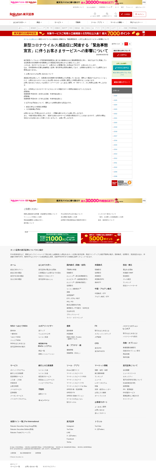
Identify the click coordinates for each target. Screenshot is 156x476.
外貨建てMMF (128, 273)
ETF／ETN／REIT (73, 298)
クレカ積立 (127, 279)
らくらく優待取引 (74, 289)
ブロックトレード (73, 314)
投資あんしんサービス (46, 380)
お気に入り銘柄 (100, 392)
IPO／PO (70, 302)
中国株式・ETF (100, 293)
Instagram (70, 426)
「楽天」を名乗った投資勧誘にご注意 (110, 217)
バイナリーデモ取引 (130, 336)
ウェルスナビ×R (44, 334)
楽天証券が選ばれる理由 (47, 269)
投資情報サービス (16, 376)
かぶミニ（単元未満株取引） (78, 276)
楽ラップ (41, 330)
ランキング (127, 282)
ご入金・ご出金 (16, 380)
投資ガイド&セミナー (46, 276)
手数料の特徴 (71, 269)
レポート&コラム (101, 383)
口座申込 (122, 55)
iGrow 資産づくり (73, 370)
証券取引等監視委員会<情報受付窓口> (73, 220)
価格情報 (70, 350)
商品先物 (126, 354)
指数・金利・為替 (101, 370)
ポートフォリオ (100, 396)
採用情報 (126, 386)
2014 (114, 149)
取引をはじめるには (102, 330)
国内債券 (70, 330)
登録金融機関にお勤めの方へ (33, 220)
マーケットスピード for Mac (77, 386)
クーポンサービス (16, 396)
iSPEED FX (71, 392)
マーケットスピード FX (75, 383)
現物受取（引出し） (74, 353)
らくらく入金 (43, 370)
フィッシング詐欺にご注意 (33, 217)
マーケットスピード (74, 380)
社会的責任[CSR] (129, 383)
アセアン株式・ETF (102, 296)
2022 (114, 114)
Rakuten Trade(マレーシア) (20, 432)
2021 (114, 118)
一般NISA (13, 334)
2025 (114, 100)
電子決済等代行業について (132, 380)
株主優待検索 (99, 373)
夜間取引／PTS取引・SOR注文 (78, 308)
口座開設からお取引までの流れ (49, 273)
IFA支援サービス (129, 392)
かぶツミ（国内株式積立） (77, 282)
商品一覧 (41, 351)
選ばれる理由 (128, 269)
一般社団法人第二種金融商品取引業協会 (65, 447)
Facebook (70, 439)
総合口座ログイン (16, 269)
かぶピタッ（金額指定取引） (78, 279)
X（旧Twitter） (72, 436)
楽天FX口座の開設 (17, 276)
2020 (114, 122)
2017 (114, 136)
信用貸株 (70, 295)
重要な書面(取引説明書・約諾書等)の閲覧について (40, 214)
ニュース (98, 380)
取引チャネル (71, 402)
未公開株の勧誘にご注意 (69, 217)
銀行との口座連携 (16, 373)
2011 (114, 163)
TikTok (69, 442)
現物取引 (70, 273)
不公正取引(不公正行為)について (72, 214)
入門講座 (98, 337)
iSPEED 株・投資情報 (74, 389)
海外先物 (126, 357)
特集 (96, 386)
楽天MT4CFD (100, 351)
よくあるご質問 (100, 407)
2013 (114, 154)
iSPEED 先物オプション (75, 396)
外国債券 (70, 334)
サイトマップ (128, 399)
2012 (114, 158)
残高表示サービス (44, 376)
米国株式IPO (99, 279)
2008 (114, 176)
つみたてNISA (15, 337)
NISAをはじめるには (17, 343)
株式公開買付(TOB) (74, 305)
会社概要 (126, 370)
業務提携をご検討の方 (131, 396)
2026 (114, 96)
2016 (114, 140)
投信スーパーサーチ (130, 285)
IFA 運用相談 (128, 389)
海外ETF (98, 282)
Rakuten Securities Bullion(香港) (22, 429)
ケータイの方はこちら (75, 399)
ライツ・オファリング (75, 318)
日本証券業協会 (19, 447)
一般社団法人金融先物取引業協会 (32, 447)
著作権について (29, 223)
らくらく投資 (43, 337)
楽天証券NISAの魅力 (17, 347)
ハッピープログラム (45, 383)
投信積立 (126, 276)
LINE (68, 432)
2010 (114, 167)
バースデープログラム (18, 399)
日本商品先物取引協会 (48, 447)
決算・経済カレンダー (103, 389)
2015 (114, 145)
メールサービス (16, 389)
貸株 (68, 292)
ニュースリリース (129, 373)
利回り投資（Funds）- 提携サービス (74, 338)
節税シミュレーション (46, 354)
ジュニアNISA (15, 340)
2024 (114, 105)
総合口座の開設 (16, 273)
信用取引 (70, 285)
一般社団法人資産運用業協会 (84, 447)
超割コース (42, 394)
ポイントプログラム (17, 370)
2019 (114, 127)
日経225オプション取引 (131, 351)
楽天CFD (98, 348)
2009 (114, 172)
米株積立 (98, 276)
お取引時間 (14, 386)
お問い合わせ (99, 410)
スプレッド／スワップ (103, 334)
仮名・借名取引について (106, 220)
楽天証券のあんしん (45, 279)
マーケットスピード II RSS (76, 376)
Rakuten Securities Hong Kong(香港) (23, 426)
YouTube (70, 429)
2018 (114, 131)
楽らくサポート (100, 413)
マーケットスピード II (74, 373)
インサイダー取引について (107, 214)
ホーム (26, 39)
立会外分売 (71, 311)
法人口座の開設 (16, 279)
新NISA (13, 330)
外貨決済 (13, 383)
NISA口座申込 (122, 68)
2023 (114, 109)
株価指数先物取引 (129, 347)
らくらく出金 (43, 373)
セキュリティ (128, 376)
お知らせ (33, 39)
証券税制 (13, 392)
